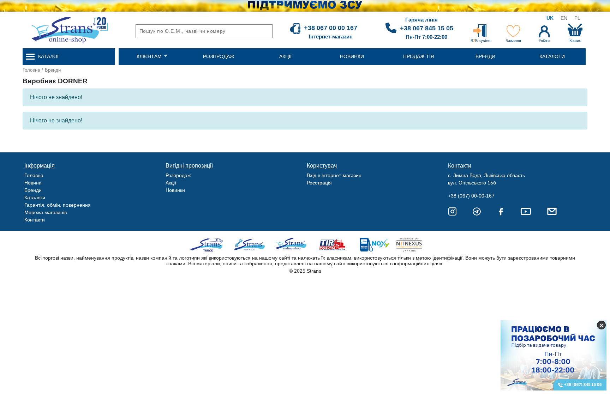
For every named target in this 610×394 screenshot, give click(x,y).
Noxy (374, 244)
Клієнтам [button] (150, 56)
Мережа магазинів (45, 212)
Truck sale (209, 244)
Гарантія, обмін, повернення (57, 205)
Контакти (34, 220)
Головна (31, 70)
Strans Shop (291, 244)
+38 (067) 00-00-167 (471, 196)
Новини (33, 183)
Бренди (53, 70)
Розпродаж (178, 175)
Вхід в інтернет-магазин (334, 175)
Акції (171, 183)
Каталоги (34, 197)
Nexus (415, 244)
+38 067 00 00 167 (330, 27)
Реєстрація (319, 183)
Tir (333, 244)
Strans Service (250, 244)
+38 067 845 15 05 (426, 28)
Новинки (175, 190)
